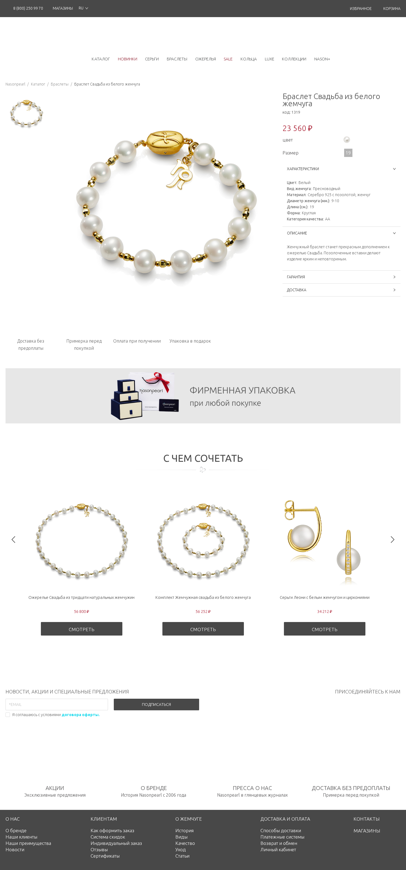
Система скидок (108, 836)
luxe (269, 59)
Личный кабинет (278, 849)
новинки (127, 59)
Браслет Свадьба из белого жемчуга (107, 84)
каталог (101, 59)
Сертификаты (105, 855)
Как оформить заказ (112, 830)
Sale (228, 59)
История (184, 830)
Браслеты (59, 84)
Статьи (182, 855)
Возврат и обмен (278, 843)
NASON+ (322, 59)
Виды (181, 836)
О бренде (16, 830)
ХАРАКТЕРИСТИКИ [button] (303, 169)
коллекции (294, 59)
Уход (180, 849)
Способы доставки (280, 830)
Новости (15, 849)
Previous (13, 539)
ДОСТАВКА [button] (296, 290)
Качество (185, 843)
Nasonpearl (15, 84)
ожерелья (205, 59)
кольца (249, 59)
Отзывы (99, 849)
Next (392, 539)
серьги (152, 59)
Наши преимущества (28, 843)
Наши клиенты (21, 836)
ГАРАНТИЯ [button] (296, 277)
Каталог (38, 84)
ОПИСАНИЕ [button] (297, 233)
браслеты (177, 59)
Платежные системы (282, 836)
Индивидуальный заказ (116, 843)
